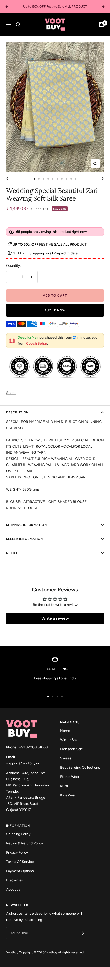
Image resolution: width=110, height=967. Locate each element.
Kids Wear (68, 795)
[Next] (102, 179)
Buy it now (55, 310)
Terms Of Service (20, 862)
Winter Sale (69, 740)
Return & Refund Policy (24, 843)
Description (17, 412)
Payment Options (20, 871)
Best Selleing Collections (80, 767)
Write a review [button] (55, 618)
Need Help (15, 553)
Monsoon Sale (71, 749)
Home (65, 730)
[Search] (18, 24)
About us (13, 889)
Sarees (65, 758)
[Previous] (8, 179)
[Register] (82, 933)
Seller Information (24, 539)
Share (11, 393)
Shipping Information (26, 525)
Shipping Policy (18, 834)
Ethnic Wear (69, 777)
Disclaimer (14, 880)
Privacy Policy (17, 852)
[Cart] (101, 24)
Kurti (64, 786)
